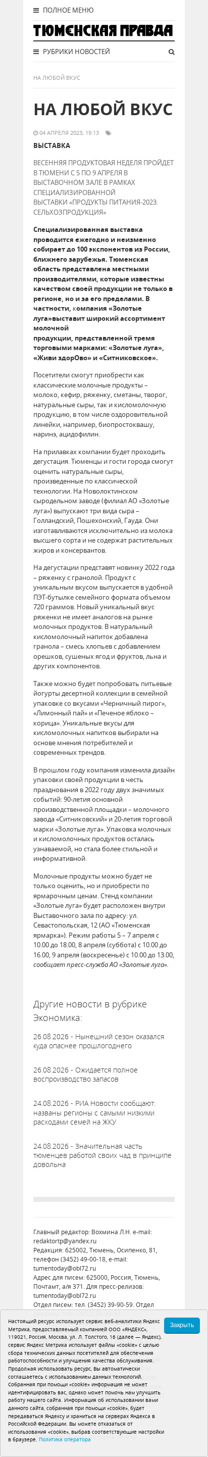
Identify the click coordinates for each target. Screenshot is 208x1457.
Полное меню (67, 10)
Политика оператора (65, 1439)
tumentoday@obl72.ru (64, 1268)
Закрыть (182, 1325)
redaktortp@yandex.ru (64, 1241)
